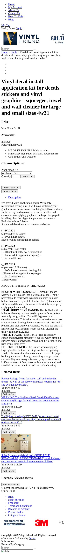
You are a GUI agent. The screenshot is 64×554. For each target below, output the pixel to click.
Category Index (16, 515)
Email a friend (9, 191)
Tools (14, 52)
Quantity (6, 176)
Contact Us (14, 13)
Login (19, 28)
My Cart (5, 25)
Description (14, 197)
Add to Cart (27, 176)
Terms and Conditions (20, 505)
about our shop (16, 499)
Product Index (15, 512)
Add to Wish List (11, 187)
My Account (15, 7)
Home (11, 4)
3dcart (32, 538)
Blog (10, 19)
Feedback (13, 502)
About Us (13, 10)
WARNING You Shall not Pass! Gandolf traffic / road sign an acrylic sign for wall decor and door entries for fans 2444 (30, 400)
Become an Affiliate (19, 509)
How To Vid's (15, 16)
